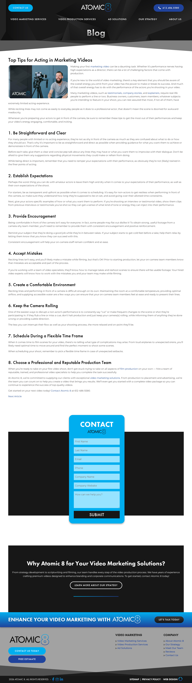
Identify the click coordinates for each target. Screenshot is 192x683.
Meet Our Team (174, 648)
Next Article (15, 396)
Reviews (170, 651)
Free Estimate (27, 659)
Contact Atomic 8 (61, 390)
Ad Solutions (117, 19)
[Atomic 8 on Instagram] (57, 679)
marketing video (99, 66)
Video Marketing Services (28, 19)
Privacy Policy (151, 679)
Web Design (170, 679)
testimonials (115, 93)
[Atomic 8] (96, 11)
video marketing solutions (105, 378)
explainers (153, 93)
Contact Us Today (27, 650)
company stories (132, 93)
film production (129, 368)
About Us (175, 19)
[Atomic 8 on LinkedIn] (61, 679)
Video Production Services (77, 19)
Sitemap (134, 679)
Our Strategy (148, 19)
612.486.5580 (171, 7)
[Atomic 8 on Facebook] (53, 679)
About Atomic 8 (174, 640)
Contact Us (20, 7)
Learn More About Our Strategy (96, 585)
